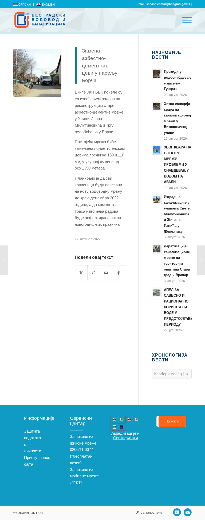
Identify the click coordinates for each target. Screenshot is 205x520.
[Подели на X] (81, 272)
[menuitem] (23, 4)
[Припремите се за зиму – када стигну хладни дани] (201, 260)
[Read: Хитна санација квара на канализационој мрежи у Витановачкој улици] (156, 106)
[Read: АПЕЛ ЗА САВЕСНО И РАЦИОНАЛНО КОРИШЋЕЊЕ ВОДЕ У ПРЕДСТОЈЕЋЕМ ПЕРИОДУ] (156, 292)
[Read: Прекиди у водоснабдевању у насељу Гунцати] (156, 74)
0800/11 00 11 (82, 449)
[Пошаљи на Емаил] (106, 272)
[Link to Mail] (188, 512)
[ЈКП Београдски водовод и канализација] (40, 20)
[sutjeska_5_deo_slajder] (37, 73)
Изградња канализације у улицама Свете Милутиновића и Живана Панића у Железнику (177, 214)
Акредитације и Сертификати (125, 435)
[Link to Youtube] (177, 512)
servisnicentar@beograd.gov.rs (168, 4)
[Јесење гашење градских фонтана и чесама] (4, 260)
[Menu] (184, 20)
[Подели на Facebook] (118, 272)
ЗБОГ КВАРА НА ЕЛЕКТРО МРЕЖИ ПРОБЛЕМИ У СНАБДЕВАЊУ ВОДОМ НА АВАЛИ (177, 164)
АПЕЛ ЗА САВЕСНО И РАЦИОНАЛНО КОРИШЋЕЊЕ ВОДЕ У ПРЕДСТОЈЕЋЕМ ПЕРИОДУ (178, 307)
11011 (77, 482)
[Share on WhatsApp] (94, 272)
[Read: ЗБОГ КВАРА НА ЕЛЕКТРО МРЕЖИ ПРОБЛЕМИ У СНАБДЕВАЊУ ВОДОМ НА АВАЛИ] (156, 150)
